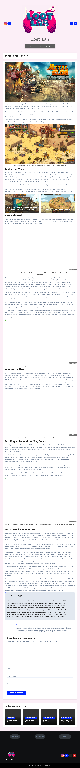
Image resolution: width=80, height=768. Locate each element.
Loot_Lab (40, 39)
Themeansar (47, 765)
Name (9, 668)
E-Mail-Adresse (12, 676)
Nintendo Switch (66, 717)
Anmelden (6, 742)
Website (9, 684)
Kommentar (10, 645)
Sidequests (38, 46)
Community (50, 46)
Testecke (29, 46)
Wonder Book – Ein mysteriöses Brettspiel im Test (13, 722)
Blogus (39, 765)
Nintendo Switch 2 (30, 717)
